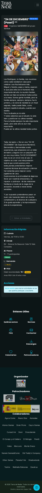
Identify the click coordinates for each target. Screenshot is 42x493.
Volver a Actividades (22, 218)
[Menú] (38, 5)
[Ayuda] (36, 487)
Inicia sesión (10, 288)
